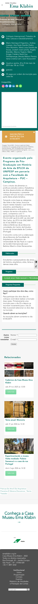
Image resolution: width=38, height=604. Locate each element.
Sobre (19, 572)
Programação (19, 575)
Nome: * (14, 335)
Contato (19, 577)
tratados (4, 494)
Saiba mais (10, 392)
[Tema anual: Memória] (19, 409)
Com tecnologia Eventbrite (9, 126)
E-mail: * (14, 340)
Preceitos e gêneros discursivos (13, 491)
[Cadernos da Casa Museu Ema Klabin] (19, 369)
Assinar (13, 344)
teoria (29, 491)
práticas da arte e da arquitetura (13, 489)
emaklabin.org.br (9, 554)
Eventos (19, 579)
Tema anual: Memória (15, 420)
